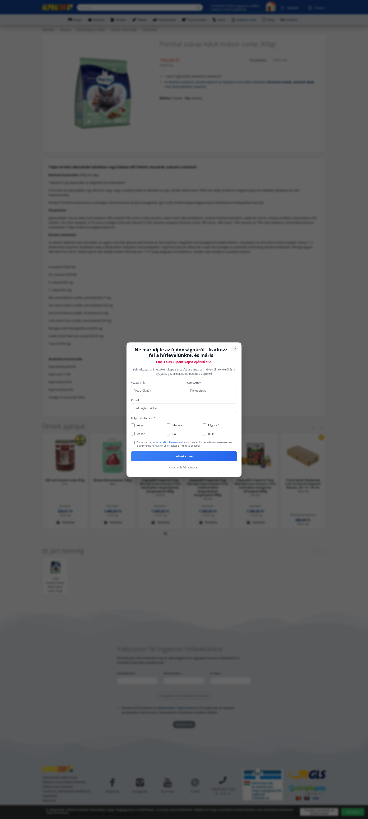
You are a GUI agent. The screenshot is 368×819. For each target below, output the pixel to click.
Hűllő (211, 434)
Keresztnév (194, 382)
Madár (140, 434)
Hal (174, 434)
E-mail (135, 400)
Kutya (140, 425)
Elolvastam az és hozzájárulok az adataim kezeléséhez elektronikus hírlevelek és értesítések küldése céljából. (184, 443)
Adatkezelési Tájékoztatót (168, 442)
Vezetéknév (138, 382)
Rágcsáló (213, 425)
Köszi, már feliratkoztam (184, 467)
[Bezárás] (235, 348)
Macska (177, 425)
